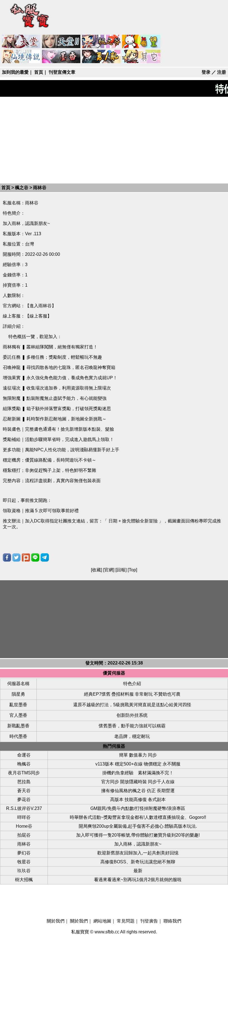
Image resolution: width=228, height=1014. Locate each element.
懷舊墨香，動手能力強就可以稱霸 (132, 725)
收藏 (96, 569)
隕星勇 (18, 694)
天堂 (21, 42)
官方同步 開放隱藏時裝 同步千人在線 (138, 781)
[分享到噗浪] (26, 557)
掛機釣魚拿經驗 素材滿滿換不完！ (138, 772)
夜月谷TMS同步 (24, 772)
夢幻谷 (24, 853)
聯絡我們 (172, 921)
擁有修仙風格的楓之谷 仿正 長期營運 (138, 790)
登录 (206, 72)
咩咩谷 (24, 817)
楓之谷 (101, 42)
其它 (141, 57)
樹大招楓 (24, 879)
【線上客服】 (38, 316)
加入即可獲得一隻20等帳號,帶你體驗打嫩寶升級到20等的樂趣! (138, 835)
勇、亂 (101, 57)
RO (21, 57)
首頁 (38, 72)
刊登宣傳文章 (62, 72)
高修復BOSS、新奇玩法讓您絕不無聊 (137, 861)
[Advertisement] (114, 139)
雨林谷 (24, 844)
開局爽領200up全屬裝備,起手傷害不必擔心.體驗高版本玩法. (138, 826)
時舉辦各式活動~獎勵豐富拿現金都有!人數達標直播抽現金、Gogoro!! (138, 817)
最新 (137, 870)
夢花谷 (24, 799)
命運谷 (24, 755)
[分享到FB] (7, 557)
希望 (141, 42)
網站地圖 (102, 921)
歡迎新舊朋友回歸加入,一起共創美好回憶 (138, 853)
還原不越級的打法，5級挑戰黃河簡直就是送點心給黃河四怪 (132, 704)
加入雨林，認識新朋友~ (137, 844)
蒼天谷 (24, 790)
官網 (108, 569)
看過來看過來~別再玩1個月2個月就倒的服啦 (138, 879)
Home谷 (24, 826)
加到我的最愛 (15, 72)
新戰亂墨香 (18, 725)
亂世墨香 (18, 704)
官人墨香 (18, 715)
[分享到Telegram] (45, 557)
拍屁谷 (24, 835)
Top (132, 569)
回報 (121, 569)
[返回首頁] (30, 28)
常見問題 (126, 921)
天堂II (61, 42)
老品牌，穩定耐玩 (132, 736)
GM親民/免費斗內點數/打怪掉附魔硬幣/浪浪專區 (137, 808)
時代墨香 (18, 736)
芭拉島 (24, 781)
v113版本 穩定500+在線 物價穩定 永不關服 (137, 764)
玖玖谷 (24, 870)
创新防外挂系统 (132, 715)
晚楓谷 (24, 764)
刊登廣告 (149, 921)
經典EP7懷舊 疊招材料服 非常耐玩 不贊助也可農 (132, 694)
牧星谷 (24, 861)
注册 (221, 72)
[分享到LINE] (35, 557)
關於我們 (56, 921)
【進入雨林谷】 (40, 305)
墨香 (61, 57)
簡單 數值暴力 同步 (138, 755)
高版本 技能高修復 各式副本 (138, 799)
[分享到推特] (16, 557)
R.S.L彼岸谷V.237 (24, 808)
